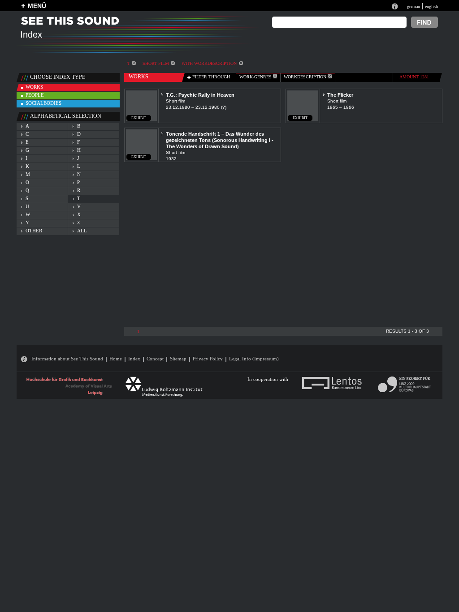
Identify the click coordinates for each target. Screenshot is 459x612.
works (34, 87)
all (82, 230)
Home (115, 358)
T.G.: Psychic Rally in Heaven (200, 95)
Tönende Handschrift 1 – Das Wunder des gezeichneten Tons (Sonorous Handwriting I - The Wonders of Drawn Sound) (219, 140)
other (34, 230)
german (413, 6)
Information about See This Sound (67, 358)
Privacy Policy (208, 358)
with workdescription (209, 63)
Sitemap (178, 358)
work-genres (256, 76)
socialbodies (43, 103)
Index (134, 358)
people (35, 95)
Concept (155, 358)
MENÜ (37, 5)
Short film (156, 63)
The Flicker (340, 95)
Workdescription (306, 76)
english (431, 6)
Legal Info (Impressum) (254, 358)
